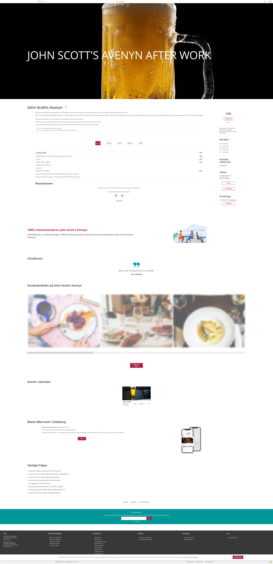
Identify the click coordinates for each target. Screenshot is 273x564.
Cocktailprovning (99, 551)
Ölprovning (97, 537)
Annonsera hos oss (189, 537)
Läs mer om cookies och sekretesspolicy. (190, 557)
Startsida (125, 502)
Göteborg (228, 189)
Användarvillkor (190, 561)
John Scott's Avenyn (144, 502)
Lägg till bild (119, 201)
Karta (228, 183)
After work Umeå (54, 545)
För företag (228, 122)
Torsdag (109, 143)
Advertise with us (188, 539)
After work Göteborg (55, 539)
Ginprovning (97, 549)
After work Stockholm (55, 537)
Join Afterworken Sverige (145, 539)
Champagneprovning (100, 541)
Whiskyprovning (98, 545)
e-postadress (223, 165)
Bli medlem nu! (233, 200)
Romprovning (98, 547)
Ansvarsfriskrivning (209, 561)
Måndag (130, 143)
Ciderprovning (98, 553)
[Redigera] (198, 152)
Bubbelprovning (98, 543)
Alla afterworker (233, 537)
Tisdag (140, 143)
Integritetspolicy (137, 521)
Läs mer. (59, 128)
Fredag (119, 143)
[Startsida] (41, 1)
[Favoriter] (265, 1)
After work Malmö (54, 541)
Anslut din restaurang (145, 537)
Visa (81, 438)
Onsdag (98, 143)
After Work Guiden (55, 543)
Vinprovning (97, 539)
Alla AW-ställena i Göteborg (49, 427)
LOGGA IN (228, 203)
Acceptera (238, 557)
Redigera (228, 119)
